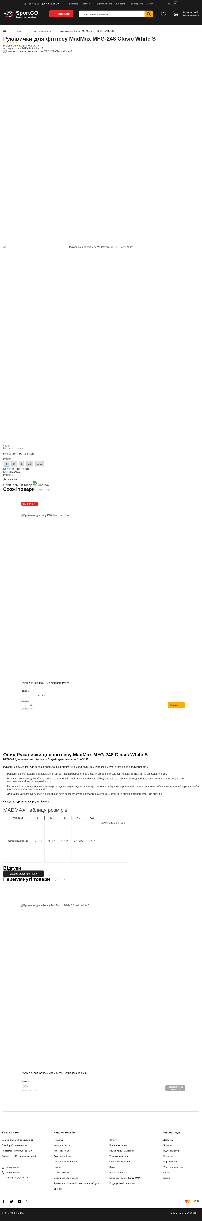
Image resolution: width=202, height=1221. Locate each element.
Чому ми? (87, 3)
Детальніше (10, 479)
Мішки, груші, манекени (121, 1150)
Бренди (58, 1188)
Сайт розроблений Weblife (183, 1213)
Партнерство (136, 3)
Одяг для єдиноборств (65, 1161)
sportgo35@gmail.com (17, 1177)
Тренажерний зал (118, 1156)
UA (175, 3)
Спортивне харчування (66, 1178)
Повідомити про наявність (18, 453)
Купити (174, 705)
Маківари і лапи (62, 1150)
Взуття (112, 1167)
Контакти (121, 3)
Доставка (73, 3)
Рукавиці (58, 1140)
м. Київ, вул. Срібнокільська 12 (18, 1140)
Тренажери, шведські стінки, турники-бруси (76, 1183)
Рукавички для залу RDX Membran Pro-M (45, 683)
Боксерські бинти (118, 1145)
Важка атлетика (62, 1172)
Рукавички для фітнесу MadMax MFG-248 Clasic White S (54, 1073)
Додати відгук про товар (23, 873)
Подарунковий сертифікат (123, 1183)
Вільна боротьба (118, 1172)
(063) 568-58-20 (31, 3)
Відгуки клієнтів (104, 3)
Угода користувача (173, 1167)
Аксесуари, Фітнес (63, 1156)
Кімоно (57, 1167)
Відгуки (7, 45)
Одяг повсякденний (119, 1161)
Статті (150, 3)
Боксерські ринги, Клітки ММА (124, 1178)
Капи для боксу (62, 1145)
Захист (112, 1140)
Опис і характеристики (25, 45)
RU (170, 3)
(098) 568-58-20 (50, 3)
